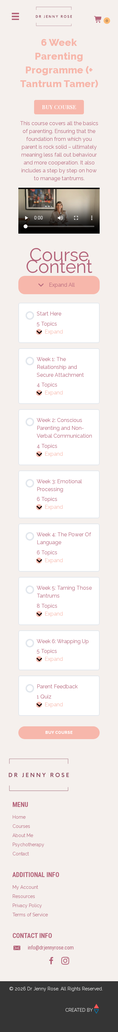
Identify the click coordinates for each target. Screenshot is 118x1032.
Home (19, 817)
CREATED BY (79, 1010)
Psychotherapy (28, 844)
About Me (22, 835)
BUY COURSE (59, 732)
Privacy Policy (27, 905)
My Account (25, 887)
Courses (21, 826)
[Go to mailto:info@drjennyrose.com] (59, 948)
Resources (23, 896)
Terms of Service (30, 914)
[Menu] (15, 16)
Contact (20, 853)
